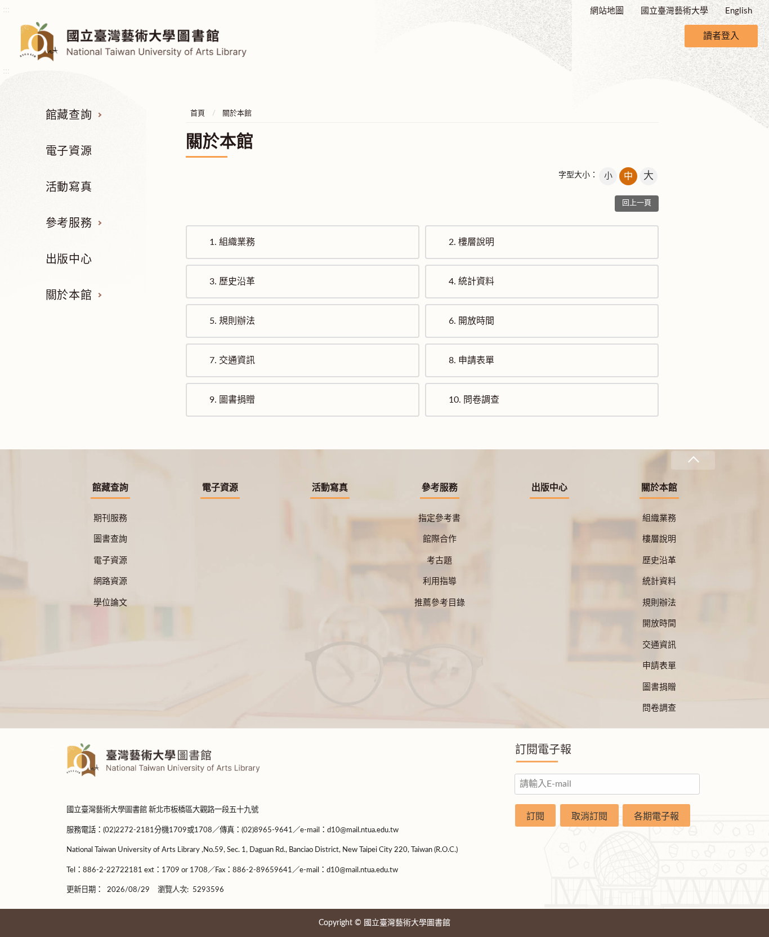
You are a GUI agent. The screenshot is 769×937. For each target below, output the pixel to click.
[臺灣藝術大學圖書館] (143, 41)
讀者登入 (721, 36)
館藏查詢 (69, 115)
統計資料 (471, 281)
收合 (693, 460)
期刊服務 (110, 518)
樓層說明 (471, 242)
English (738, 11)
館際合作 (440, 539)
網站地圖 (607, 11)
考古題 (439, 560)
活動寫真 (69, 187)
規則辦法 (232, 320)
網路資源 (110, 581)
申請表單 (471, 360)
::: (6, 9)
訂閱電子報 (543, 750)
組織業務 (232, 242)
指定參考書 (439, 518)
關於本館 (69, 295)
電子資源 (69, 151)
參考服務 (69, 223)
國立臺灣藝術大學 (674, 11)
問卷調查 (474, 399)
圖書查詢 (110, 539)
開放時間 (471, 320)
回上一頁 (636, 203)
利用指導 (440, 581)
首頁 (197, 113)
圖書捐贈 (232, 399)
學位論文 (110, 603)
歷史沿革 (232, 281)
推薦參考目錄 (439, 603)
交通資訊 (232, 360)
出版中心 (69, 259)
